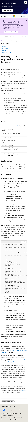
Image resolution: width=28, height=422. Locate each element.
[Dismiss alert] (25, 2)
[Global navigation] (1, 16)
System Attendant (9, 36)
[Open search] (21, 16)
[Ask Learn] (23, 36)
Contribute (4, 415)
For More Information (7, 52)
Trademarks (4, 420)
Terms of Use (20, 417)
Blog (21, 413)
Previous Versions (14, 413)
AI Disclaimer (4, 413)
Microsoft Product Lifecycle (11, 24)
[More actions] (25, 36)
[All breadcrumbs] (2, 36)
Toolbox (23, 390)
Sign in (25, 16)
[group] (14, 268)
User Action (5, 50)
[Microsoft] (14, 16)
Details (4, 46)
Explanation (5, 48)
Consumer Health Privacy (7, 417)
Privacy (10, 415)
